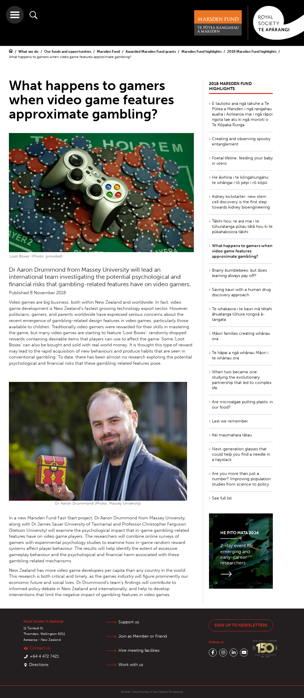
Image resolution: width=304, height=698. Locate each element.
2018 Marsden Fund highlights (252, 51)
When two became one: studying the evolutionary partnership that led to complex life (242, 379)
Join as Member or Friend (142, 636)
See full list (222, 498)
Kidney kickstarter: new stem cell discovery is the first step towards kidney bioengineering (241, 202)
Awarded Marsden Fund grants (151, 51)
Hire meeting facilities (138, 650)
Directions (38, 664)
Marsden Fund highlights (201, 51)
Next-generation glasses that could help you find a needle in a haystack (241, 454)
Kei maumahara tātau (232, 435)
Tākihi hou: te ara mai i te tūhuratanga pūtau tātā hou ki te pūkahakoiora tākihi (242, 226)
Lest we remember (230, 421)
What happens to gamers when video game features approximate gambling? (242, 251)
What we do (28, 51)
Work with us (130, 664)
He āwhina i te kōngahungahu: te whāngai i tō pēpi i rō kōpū (240, 180)
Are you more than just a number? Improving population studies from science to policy (241, 479)
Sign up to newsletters (240, 625)
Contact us (40, 648)
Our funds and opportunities (68, 51)
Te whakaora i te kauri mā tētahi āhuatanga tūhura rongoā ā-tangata (242, 314)
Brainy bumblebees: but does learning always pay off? (239, 273)
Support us (128, 622)
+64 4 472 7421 (44, 656)
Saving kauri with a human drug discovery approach (241, 292)
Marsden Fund (109, 51)
